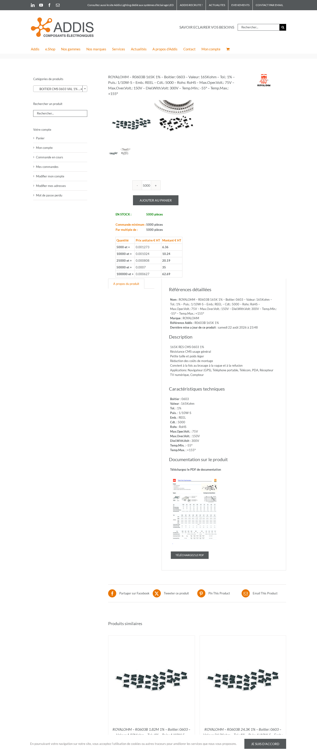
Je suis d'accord (265, 744)
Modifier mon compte (50, 176)
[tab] (126, 284)
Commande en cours (49, 157)
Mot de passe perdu (49, 195)
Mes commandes (47, 167)
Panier (40, 138)
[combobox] (60, 88)
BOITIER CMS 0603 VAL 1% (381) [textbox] (60, 89)
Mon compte (44, 148)
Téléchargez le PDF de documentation (195, 469)
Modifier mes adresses (51, 186)
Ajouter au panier (156, 200)
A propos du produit (126, 284)
